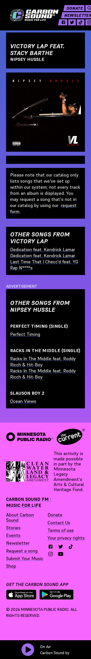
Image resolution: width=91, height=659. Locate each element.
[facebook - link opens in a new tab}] (51, 547)
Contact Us (59, 523)
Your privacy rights (66, 538)
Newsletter (18, 543)
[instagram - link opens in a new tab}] (51, 554)
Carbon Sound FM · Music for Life (29, 502)
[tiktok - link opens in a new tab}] (71, 547)
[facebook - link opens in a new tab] (63, 22)
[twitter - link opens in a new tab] (72, 22)
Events (13, 535)
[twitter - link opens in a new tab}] (61, 547)
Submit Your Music (24, 558)
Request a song (22, 551)
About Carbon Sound (20, 517)
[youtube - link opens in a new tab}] (61, 554)
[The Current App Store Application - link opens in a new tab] (21, 594)
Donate (74, 8)
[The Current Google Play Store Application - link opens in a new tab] (56, 594)
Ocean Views (23, 401)
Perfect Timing (25, 334)
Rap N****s (21, 268)
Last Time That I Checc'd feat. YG (44, 262)
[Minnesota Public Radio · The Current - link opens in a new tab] (45, 437)
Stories (13, 528)
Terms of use (61, 530)
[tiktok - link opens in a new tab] (80, 22)
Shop (11, 566)
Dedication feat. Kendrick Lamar (42, 249)
